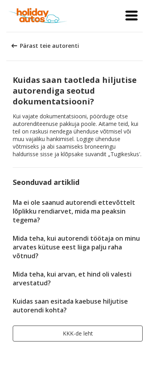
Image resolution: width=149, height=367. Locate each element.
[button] (131, 16)
